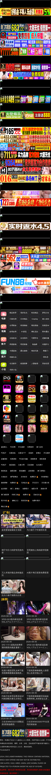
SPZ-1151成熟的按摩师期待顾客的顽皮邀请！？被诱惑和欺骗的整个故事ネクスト (13, 648)
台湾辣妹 (13, 325)
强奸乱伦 (23, 312)
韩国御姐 (23, 325)
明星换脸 (23, 344)
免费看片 (25, 488)
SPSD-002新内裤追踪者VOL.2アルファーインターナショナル (37, 622)
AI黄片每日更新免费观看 (38, 572)
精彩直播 (43, 459)
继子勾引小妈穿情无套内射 (13, 551)
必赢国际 (4, 459)
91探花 (24, 331)
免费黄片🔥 (14, 483)
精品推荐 (13, 312)
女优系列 (23, 338)
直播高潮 (33, 459)
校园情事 (23, 363)
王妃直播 (30, 465)
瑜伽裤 (34, 344)
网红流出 (34, 331)
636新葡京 (45, 477)
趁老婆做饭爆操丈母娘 (12, 529)
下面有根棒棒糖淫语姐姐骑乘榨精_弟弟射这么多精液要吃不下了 (38, 698)
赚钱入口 (15, 500)
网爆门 (45, 351)
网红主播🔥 (5, 506)
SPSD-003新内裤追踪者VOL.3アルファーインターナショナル (12, 622)
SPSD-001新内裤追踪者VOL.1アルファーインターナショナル (37, 647)
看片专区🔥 (5, 500)
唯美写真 (34, 351)
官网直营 (30, 447)
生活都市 (13, 363)
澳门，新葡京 (15, 488)
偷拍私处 (4, 471)
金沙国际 (4, 488)
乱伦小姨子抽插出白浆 (12, 595)
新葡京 (38, 453)
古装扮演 (13, 338)
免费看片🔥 (34, 477)
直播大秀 (44, 488)
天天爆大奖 (45, 483)
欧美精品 (34, 312)
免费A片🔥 (27, 494)
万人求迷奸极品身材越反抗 (13, 573)
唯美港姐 (34, 325)
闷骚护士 (45, 344)
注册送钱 (12, 453)
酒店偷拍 (12, 465)
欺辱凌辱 (13, 331)
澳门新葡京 (41, 471)
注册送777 (22, 453)
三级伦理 (13, 319)
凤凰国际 (13, 459)
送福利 (31, 453)
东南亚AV (45, 325)
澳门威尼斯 (5, 494)
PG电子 (3, 453)
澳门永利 (39, 447)
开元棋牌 (21, 447)
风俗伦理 (45, 363)
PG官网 (13, 447)
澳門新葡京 (14, 477)
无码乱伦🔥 (25, 483)
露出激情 (23, 351)
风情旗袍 (13, 344)
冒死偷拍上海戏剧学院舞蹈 (38, 551)
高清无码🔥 (25, 500)
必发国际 (31, 471)
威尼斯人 (4, 447)
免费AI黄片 (36, 500)
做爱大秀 (35, 488)
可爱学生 (34, 338)
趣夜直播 (13, 471)
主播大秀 (21, 465)
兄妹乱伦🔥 (37, 494)
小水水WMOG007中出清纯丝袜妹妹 (38, 722)
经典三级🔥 (16, 494)
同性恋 (45, 357)
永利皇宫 (24, 477)
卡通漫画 (13, 351)
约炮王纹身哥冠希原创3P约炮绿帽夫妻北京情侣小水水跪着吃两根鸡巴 (13, 698)
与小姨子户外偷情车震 (37, 529)
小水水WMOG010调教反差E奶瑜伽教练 (13, 722)
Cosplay (35, 319)
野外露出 (45, 331)
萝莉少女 (45, 312)
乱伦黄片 (39, 465)
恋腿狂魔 (45, 338)
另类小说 (13, 369)
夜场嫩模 (22, 471)
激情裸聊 (4, 483)
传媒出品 (13, 357)
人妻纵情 (34, 363)
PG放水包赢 (23, 459)
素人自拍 (45, 319)
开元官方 (35, 483)
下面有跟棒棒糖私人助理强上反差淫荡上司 (38, 671)
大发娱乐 (4, 477)
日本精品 (23, 319)
